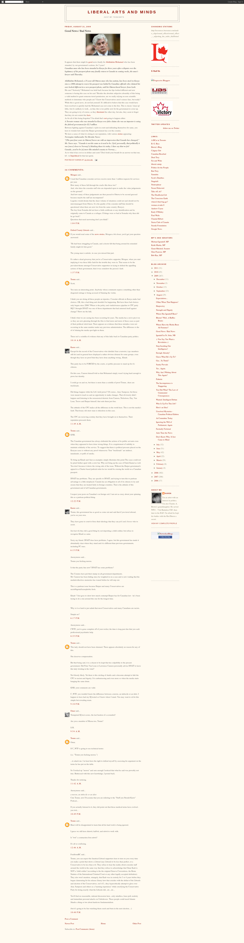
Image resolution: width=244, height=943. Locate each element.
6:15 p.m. (75, 550)
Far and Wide (156, 160)
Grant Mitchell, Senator (160, 248)
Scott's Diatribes (157, 178)
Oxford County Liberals (80, 230)
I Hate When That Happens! (167, 302)
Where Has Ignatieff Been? (166, 313)
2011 (156, 268)
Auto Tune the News (164, 433)
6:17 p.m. (75, 618)
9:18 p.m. (75, 704)
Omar (73, 711)
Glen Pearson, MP (158, 252)
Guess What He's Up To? (166, 356)
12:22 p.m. (76, 501)
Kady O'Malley (157, 212)
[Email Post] (96, 160)
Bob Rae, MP (156, 255)
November (160, 283)
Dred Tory (155, 157)
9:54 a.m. (76, 731)
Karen (73, 347)
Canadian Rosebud (158, 154)
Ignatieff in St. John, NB (165, 335)
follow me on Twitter (171, 128)
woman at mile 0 (157, 205)
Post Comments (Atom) (85, 929)
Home (103, 923)
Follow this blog (165, 537)
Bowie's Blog (156, 147)
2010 (156, 272)
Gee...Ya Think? (162, 360)
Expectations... (162, 298)
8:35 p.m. (75, 636)
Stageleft (154, 181)
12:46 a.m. (76, 847)
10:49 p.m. (76, 814)
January (159, 468)
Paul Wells (155, 215)
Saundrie (154, 174)
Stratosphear (156, 184)
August (159, 295)
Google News (156, 229)
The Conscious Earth (159, 198)
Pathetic (159, 379)
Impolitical (75, 155)
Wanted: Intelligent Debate (166, 399)
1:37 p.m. (75, 272)
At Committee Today (164, 418)
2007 (156, 476)
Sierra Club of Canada (160, 222)
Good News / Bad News (165, 331)
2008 (156, 472)
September (160, 291)
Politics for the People (160, 167)
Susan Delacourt (157, 188)
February (160, 464)
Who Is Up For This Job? (166, 403)
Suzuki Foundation (158, 225)
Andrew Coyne (157, 208)
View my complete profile (164, 523)
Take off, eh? (156, 191)
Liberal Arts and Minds (122, 12)
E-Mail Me (155, 71)
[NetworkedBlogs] (165, 533)
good (90, 62)
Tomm (73, 279)
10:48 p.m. (76, 912)
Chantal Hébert (157, 218)
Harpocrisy (160, 306)
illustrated (101, 112)
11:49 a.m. (76, 423)
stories (120, 134)
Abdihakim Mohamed (115, 62)
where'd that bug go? (159, 201)
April (158, 456)
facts (88, 115)
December (160, 279)
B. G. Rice (155, 143)
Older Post (137, 923)
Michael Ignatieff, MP (160, 241)
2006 (156, 480)
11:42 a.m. (76, 783)
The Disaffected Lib (159, 195)
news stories (99, 234)
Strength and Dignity (164, 310)
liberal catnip (156, 164)
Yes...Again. (161, 368)
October (159, 287)
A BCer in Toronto (158, 140)
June (158, 448)
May (158, 452)
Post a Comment (71, 919)
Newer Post (69, 923)
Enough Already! (163, 353)
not (105, 118)
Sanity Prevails (162, 364)
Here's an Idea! (162, 407)
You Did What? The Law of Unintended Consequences (167, 393)
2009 (156, 275)
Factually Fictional (163, 429)
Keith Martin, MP (158, 245)
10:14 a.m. (76, 340)
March (159, 460)
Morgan (74, 174)
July (158, 444)
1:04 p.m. (75, 223)
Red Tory (155, 171)
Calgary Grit (156, 150)
